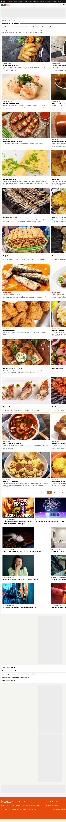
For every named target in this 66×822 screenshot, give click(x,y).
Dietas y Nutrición (24, 802)
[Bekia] (3, 1)
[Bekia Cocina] (5, 5)
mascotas (33, 805)
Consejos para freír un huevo (10, 671)
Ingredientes (35, 802)
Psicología (49, 1)
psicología (44, 805)
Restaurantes (54, 802)
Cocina (25, 1)
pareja (28, 805)
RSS (35, 809)
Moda (15, 1)
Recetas (11, 20)
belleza (13, 805)
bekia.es (3, 805)
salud (38, 805)
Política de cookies (27, 809)
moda (8, 805)
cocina (18, 805)
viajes (56, 805)
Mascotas (39, 1)
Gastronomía (44, 802)
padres (23, 805)
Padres (29, 1)
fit (52, 805)
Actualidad (10, 1)
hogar (49, 805)
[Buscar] (60, 5)
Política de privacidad (15, 809)
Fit (58, 1)
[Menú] (64, 5)
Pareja (34, 1)
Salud (44, 1)
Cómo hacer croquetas (8, 680)
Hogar (54, 1)
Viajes (61, 1)
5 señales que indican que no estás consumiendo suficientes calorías (22, 674)
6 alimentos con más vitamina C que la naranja (15, 677)
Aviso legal (4, 809)
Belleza (20, 1)
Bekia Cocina (5, 20)
